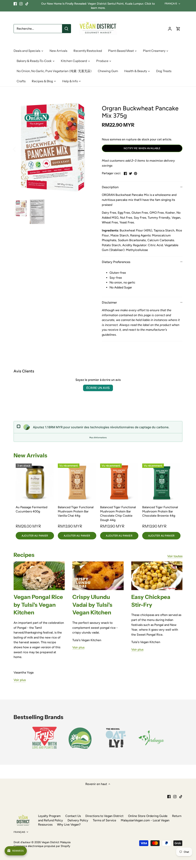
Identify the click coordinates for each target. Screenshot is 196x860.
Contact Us (73, 816)
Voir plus (20, 680)
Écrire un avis (98, 388)
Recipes (24, 554)
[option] (53, 149)
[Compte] (170, 28)
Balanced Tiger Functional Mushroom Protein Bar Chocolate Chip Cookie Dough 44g (118, 513)
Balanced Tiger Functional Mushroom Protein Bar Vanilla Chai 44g (76, 511)
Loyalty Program (49, 816)
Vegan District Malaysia (56, 842)
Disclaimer (109, 302)
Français (171, 3)
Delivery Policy (78, 820)
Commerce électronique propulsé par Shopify (42, 846)
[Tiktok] (27, 4)
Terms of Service (104, 820)
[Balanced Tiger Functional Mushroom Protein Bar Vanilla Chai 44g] (77, 482)
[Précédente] (19, 149)
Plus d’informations (98, 437)
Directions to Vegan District (104, 816)
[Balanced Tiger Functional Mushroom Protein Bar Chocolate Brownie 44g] (161, 482)
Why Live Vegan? (69, 824)
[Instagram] (21, 4)
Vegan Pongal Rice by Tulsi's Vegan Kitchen (38, 605)
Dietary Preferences (116, 262)
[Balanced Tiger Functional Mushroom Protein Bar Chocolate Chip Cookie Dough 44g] (119, 482)
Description (110, 187)
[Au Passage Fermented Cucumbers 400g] (35, 482)
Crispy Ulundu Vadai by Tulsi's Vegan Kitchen (92, 605)
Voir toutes (174, 556)
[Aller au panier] (178, 28)
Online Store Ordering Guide (147, 816)
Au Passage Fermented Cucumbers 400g (31, 509)
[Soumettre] (66, 28)
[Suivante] (86, 149)
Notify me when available (142, 148)
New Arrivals (30, 455)
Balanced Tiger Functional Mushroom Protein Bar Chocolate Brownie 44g (160, 511)
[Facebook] (15, 4)
